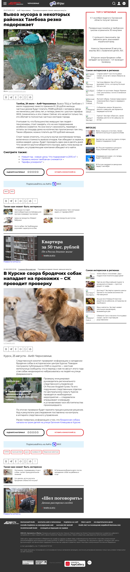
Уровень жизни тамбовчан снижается (42, 159)
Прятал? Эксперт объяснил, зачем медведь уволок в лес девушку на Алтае (110, 118)
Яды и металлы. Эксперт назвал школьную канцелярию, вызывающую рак (109, 309)
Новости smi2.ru (12, 261)
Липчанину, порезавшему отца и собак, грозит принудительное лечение (27, 472)
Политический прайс (28, 528)
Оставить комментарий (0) (65, 172)
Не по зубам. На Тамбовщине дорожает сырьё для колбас (26, 227)
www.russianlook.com (17, 91)
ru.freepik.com (9, 343)
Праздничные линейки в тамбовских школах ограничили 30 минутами (106, 29)
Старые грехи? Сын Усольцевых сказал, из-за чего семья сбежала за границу (111, 76)
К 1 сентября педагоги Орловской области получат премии (106, 19)
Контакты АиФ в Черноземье (49, 522)
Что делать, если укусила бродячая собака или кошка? (26, 479)
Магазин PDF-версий (64, 525)
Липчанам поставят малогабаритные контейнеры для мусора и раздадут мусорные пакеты (22, 213)
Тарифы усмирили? (32, 162)
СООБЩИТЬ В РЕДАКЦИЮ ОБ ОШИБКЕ (54, 528)
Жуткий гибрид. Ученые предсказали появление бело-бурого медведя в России (111, 101)
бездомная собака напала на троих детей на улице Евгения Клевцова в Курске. (48, 421)
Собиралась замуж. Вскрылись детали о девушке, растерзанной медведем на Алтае (110, 109)
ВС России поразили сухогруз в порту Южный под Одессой (108, 148)
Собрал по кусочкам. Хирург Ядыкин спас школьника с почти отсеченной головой (111, 93)
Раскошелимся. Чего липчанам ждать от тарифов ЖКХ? (67, 211)
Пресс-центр (86, 522)
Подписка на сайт (71, 522)
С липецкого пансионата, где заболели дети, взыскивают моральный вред (106, 39)
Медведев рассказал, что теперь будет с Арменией (109, 157)
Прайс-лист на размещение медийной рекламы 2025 (99, 525)
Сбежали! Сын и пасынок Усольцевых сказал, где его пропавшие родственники (111, 318)
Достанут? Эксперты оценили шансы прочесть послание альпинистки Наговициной (111, 292)
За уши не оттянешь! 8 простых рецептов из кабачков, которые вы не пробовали (111, 301)
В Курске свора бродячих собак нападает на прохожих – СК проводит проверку (106, 60)
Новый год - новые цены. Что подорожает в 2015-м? (49, 157)
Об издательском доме (103, 522)
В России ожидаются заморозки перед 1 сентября (109, 165)
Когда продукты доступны (65, 218)
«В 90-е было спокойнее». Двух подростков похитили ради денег (110, 275)
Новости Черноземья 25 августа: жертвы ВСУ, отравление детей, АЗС (106, 49)
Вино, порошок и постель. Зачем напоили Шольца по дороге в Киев (110, 132)
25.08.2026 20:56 (10, 269)
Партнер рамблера (56, 562)
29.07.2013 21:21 (9, 10)
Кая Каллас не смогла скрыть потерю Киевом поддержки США (111, 140)
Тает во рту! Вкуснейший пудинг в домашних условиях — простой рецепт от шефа (110, 284)
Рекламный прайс (27, 522)
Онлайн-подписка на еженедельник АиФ (36, 525)
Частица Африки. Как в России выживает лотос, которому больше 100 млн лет (111, 84)
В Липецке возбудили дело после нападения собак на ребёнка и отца (68, 472)
